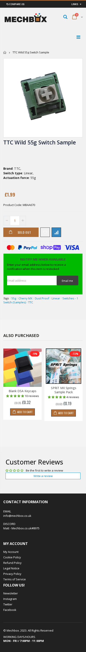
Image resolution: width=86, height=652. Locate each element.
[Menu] (78, 37)
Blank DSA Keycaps (22, 391)
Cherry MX (25, 298)
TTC (30, 302)
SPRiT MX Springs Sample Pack (63, 390)
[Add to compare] (56, 232)
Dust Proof (42, 298)
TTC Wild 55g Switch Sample (39, 142)
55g (13, 298)
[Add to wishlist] (45, 232)
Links (74, 4)
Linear (56, 298)
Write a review (43, 476)
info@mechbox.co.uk (17, 516)
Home (5, 52)
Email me (67, 280)
